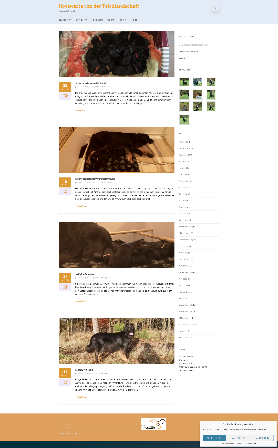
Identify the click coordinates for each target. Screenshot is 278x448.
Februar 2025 (185, 181)
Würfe (110, 20)
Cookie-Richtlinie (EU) (68, 434)
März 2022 (183, 285)
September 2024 (186, 187)
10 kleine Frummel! (85, 274)
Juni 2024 (183, 194)
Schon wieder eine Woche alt (90, 83)
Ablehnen (238, 438)
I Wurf (122, 20)
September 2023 (186, 240)
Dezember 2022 (186, 272)
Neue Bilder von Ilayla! (188, 51)
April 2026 (183, 142)
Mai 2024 (183, 200)
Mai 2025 (183, 168)
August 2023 (184, 246)
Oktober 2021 (184, 318)
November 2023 (186, 227)
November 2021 (186, 311)
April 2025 (183, 174)
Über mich (97, 20)
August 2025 (184, 155)
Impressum (251, 443)
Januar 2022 (184, 298)
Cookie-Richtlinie (227, 443)
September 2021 (186, 324)
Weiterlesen (81, 110)
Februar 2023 (185, 259)
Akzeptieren (214, 438)
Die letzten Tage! (84, 369)
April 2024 (183, 207)
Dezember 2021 (186, 305)
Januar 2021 (184, 338)
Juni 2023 (183, 253)
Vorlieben (262, 438)
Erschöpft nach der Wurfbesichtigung (95, 178)
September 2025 (186, 148)
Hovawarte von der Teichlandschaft (99, 6)
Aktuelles (81, 20)
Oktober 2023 (185, 233)
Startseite (65, 20)
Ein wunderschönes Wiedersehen (193, 45)
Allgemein (108, 87)
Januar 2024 (184, 220)
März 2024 (183, 214)
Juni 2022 (183, 279)
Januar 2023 (184, 266)
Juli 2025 (183, 161)
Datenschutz (241, 443)
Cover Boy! (183, 58)
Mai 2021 (182, 331)
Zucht (133, 20)
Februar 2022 (185, 292)
